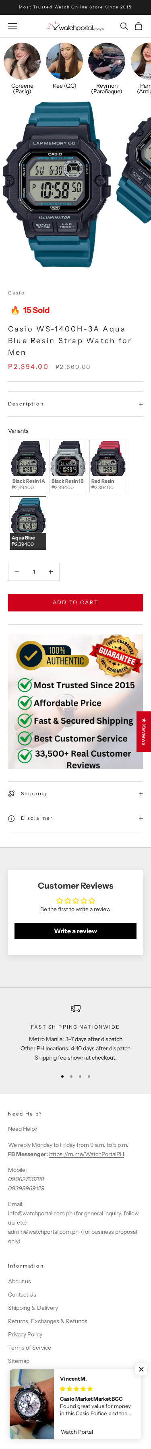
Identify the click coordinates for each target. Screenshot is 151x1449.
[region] (75, 1033)
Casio (16, 293)
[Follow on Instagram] (33, 1386)
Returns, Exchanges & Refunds (47, 1321)
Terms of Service (29, 1347)
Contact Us (22, 1294)
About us (19, 1281)
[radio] (27, 466)
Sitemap (18, 1361)
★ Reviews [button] (144, 731)
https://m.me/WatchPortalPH (86, 1154)
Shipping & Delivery (33, 1307)
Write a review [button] (75, 931)
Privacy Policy (25, 1334)
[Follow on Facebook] (12, 1386)
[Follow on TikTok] (54, 1386)
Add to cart (76, 602)
